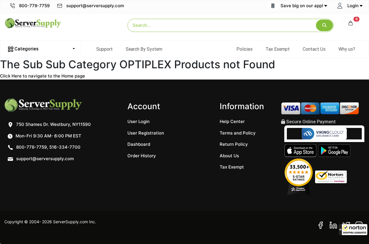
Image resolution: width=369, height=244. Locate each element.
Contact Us (314, 49)
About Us (229, 155)
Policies (244, 49)
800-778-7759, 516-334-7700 (47, 147)
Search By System (144, 49)
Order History (141, 155)
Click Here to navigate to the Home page (42, 76)
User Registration (145, 133)
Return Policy (234, 144)
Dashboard (138, 144)
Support (104, 49)
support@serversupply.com (95, 5)
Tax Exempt (278, 49)
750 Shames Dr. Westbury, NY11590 (53, 124)
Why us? (346, 49)
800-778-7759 (34, 5)
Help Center (232, 121)
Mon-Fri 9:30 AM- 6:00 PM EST (47, 136)
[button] (353, 229)
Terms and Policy (238, 133)
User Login (138, 121)
